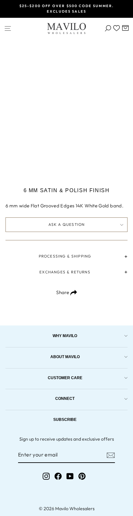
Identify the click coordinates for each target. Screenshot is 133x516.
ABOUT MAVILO (65, 357)
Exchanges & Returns (64, 271)
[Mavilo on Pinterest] (82, 476)
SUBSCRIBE (65, 419)
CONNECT (65, 398)
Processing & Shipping (65, 256)
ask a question (66, 224)
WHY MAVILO (65, 336)
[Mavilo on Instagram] (46, 476)
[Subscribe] (111, 455)
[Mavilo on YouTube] (70, 476)
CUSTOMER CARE (65, 378)
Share (63, 292)
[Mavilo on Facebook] (58, 476)
